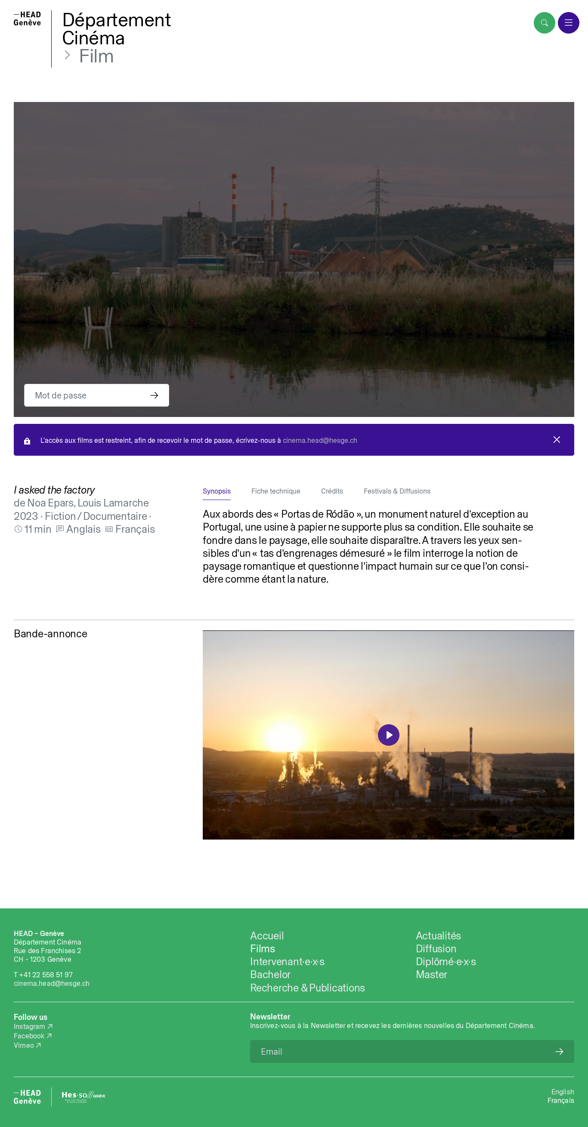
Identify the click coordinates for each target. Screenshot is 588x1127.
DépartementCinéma (116, 28)
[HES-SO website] (83, 1096)
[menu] (568, 23)
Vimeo (24, 1045)
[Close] (557, 440)
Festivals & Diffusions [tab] (397, 491)
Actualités (438, 935)
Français (561, 1100)
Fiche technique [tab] (275, 491)
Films (262, 948)
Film (96, 55)
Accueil (267, 935)
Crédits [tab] (332, 491)
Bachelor (270, 974)
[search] (544, 23)
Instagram (30, 1026)
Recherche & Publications (307, 987)
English (562, 1091)
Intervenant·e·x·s (287, 961)
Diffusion (436, 948)
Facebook (29, 1035)
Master (432, 974)
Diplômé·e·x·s (446, 961)
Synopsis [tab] (217, 491)
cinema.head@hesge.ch (320, 440)
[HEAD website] (27, 1096)
